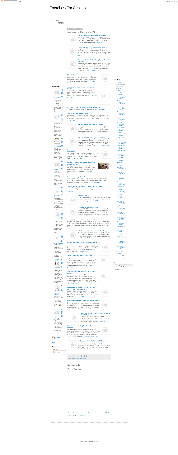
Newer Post (71, 413)
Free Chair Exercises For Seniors (121, 247)
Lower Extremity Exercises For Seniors (121, 129)
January (119, 258)
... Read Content (87, 349)
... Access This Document (91, 336)
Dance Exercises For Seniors (121, 223)
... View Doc (99, 42)
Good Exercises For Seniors (121, 154)
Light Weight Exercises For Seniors (121, 108)
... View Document (77, 158)
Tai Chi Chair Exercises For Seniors (121, 174)
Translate (120, 269)
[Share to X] (83, 356)
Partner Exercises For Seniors (121, 119)
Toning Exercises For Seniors (121, 134)
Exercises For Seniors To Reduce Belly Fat (121, 203)
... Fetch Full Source (97, 201)
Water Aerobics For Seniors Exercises (121, 218)
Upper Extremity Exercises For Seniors (121, 139)
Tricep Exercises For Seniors (121, 143)
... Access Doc (74, 283)
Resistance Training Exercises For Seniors (121, 103)
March (119, 253)
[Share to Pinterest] (86, 356)
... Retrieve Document (96, 70)
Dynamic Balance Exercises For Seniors (121, 96)
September (120, 84)
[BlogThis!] (81, 356)
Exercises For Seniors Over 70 (121, 209)
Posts (56, 349)
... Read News (81, 296)
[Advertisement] (89, 16)
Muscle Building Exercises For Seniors (121, 124)
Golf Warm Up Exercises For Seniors (121, 193)
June (118, 90)
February (119, 256)
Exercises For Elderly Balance (120, 188)
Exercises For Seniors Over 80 (121, 178)
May (118, 93)
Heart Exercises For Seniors (121, 227)
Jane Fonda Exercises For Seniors (121, 159)
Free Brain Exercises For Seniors (121, 214)
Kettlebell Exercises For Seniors (121, 238)
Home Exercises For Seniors (121, 151)
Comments (57, 352)
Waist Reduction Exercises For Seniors (121, 169)
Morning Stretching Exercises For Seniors (121, 114)
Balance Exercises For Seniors (79, 358)
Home (89, 413)
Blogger (96, 441)
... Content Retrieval (105, 145)
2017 (117, 82)
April (118, 251)
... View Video (71, 120)
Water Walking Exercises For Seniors (121, 147)
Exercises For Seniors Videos (120, 198)
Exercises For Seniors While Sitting (121, 183)
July (118, 88)
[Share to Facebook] (85, 356)
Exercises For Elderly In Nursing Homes (120, 232)
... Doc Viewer (89, 238)
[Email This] (79, 356)
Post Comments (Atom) (80, 415)
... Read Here (101, 321)
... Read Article (101, 109)
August (119, 86)
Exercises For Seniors (68, 8)
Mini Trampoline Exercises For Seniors (121, 243)
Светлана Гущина (57, 338)
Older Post (107, 413)
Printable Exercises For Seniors (121, 164)
